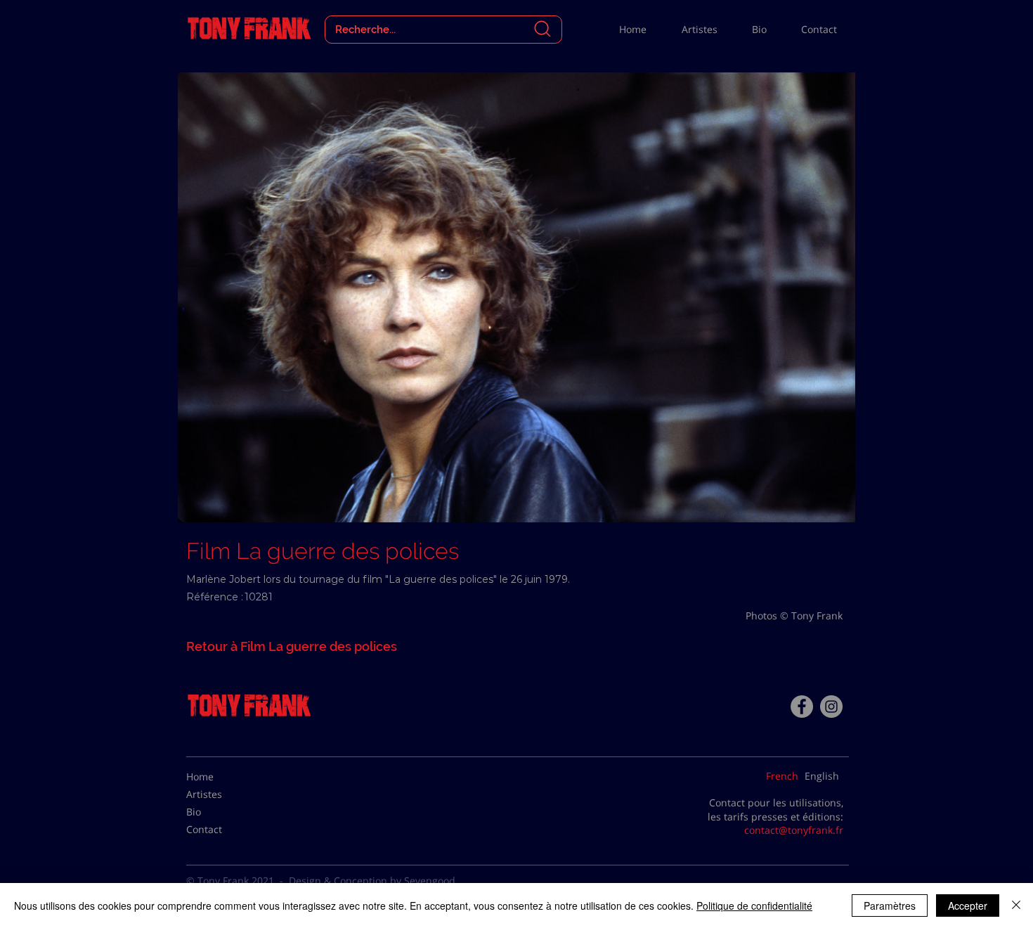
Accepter (967, 905)
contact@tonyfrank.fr (793, 830)
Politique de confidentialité (754, 905)
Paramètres (890, 905)
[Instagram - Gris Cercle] (831, 706)
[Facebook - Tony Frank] (802, 706)
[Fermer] (1016, 905)
